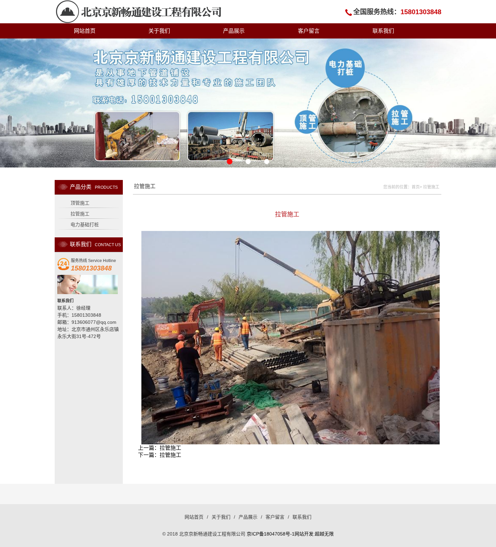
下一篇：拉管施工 (159, 455)
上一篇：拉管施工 (159, 448)
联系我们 (383, 31)
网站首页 (84, 31)
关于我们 (159, 31)
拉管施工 (80, 213)
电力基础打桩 (85, 224)
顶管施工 (80, 203)
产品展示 (234, 31)
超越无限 (324, 534)
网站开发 (304, 534)
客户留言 (309, 31)
